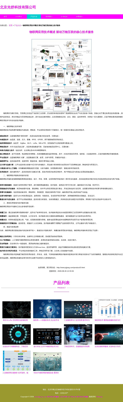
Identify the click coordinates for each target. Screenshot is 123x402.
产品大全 (34, 16)
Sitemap (99, 397)
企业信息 (64, 16)
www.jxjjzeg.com (40, 397)
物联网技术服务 (53, 397)
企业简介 (18, 16)
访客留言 (79, 16)
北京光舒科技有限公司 (18, 7)
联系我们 (49, 16)
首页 (5, 16)
